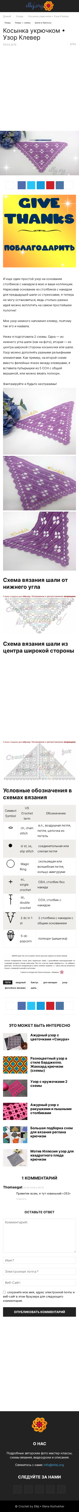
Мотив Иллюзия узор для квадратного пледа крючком (52, 1155)
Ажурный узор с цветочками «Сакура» (49, 1037)
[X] (31, 185)
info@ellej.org (54, 1465)
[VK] (60, 185)
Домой (7, 16)
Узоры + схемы (23, 22)
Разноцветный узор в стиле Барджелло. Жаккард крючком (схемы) (48, 1064)
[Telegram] (41, 185)
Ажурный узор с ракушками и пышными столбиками (51, 1109)
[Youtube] (61, 1489)
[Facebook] (22, 185)
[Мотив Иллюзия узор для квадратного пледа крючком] (15, 1158)
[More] (69, 185)
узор (64, 982)
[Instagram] (29, 1489)
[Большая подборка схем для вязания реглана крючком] (15, 1135)
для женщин (50, 982)
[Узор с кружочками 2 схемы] (15, 1089)
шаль (33, 987)
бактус (34, 982)
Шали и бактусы (43, 22)
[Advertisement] (39, 89)
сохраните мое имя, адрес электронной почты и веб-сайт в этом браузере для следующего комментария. (39, 1296)
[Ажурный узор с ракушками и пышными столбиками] (15, 1112)
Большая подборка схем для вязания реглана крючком (51, 1132)
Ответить (21, 1199)
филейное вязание (15, 987)
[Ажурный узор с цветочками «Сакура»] (15, 1042)
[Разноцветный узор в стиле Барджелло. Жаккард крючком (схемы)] (15, 1065)
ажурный (21, 982)
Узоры (19, 16)
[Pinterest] (50, 185)
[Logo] (39, 1431)
